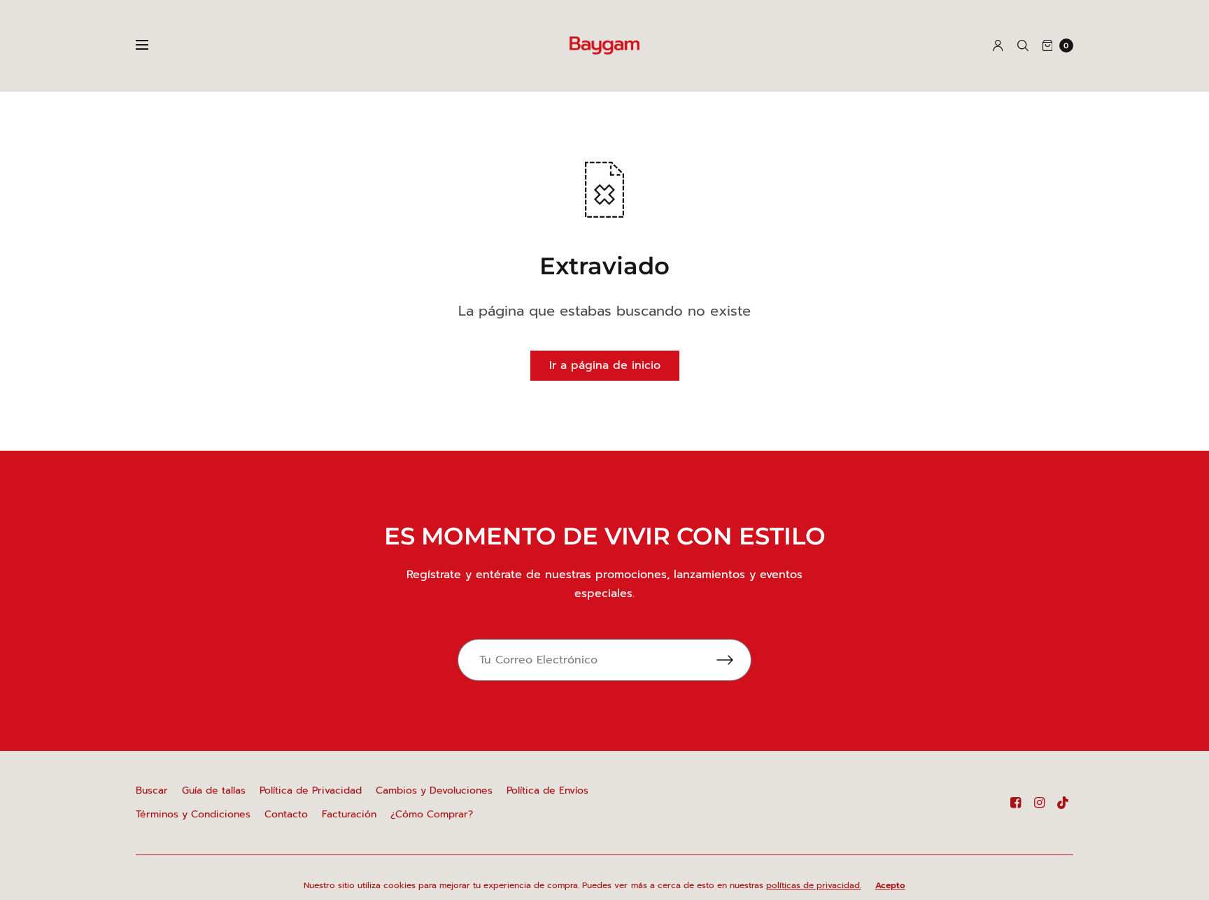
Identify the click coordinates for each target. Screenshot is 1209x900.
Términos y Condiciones (193, 814)
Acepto (890, 885)
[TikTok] (1063, 802)
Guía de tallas (214, 790)
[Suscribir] (733, 660)
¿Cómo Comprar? (431, 814)
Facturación (349, 814)
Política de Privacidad (311, 790)
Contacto (286, 814)
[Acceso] (998, 45)
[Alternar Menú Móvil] (151, 45)
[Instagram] (1039, 802)
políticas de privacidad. (813, 885)
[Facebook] (1016, 802)
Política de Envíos (547, 790)
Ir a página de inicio (604, 365)
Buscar (152, 790)
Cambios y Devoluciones (434, 790)
